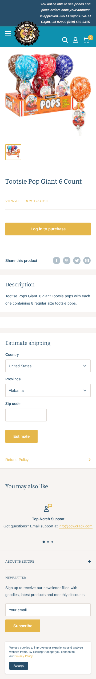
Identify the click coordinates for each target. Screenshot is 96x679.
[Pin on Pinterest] (66, 260)
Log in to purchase (48, 229)
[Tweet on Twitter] (77, 260)
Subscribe (22, 625)
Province (13, 379)
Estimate (21, 436)
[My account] (75, 40)
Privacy (23, 656)
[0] (86, 40)
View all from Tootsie (27, 201)
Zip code (13, 403)
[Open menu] (8, 33)
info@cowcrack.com (76, 526)
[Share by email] (87, 260)
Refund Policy (17, 459)
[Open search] (65, 40)
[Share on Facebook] (56, 260)
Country (12, 354)
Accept (19, 666)
